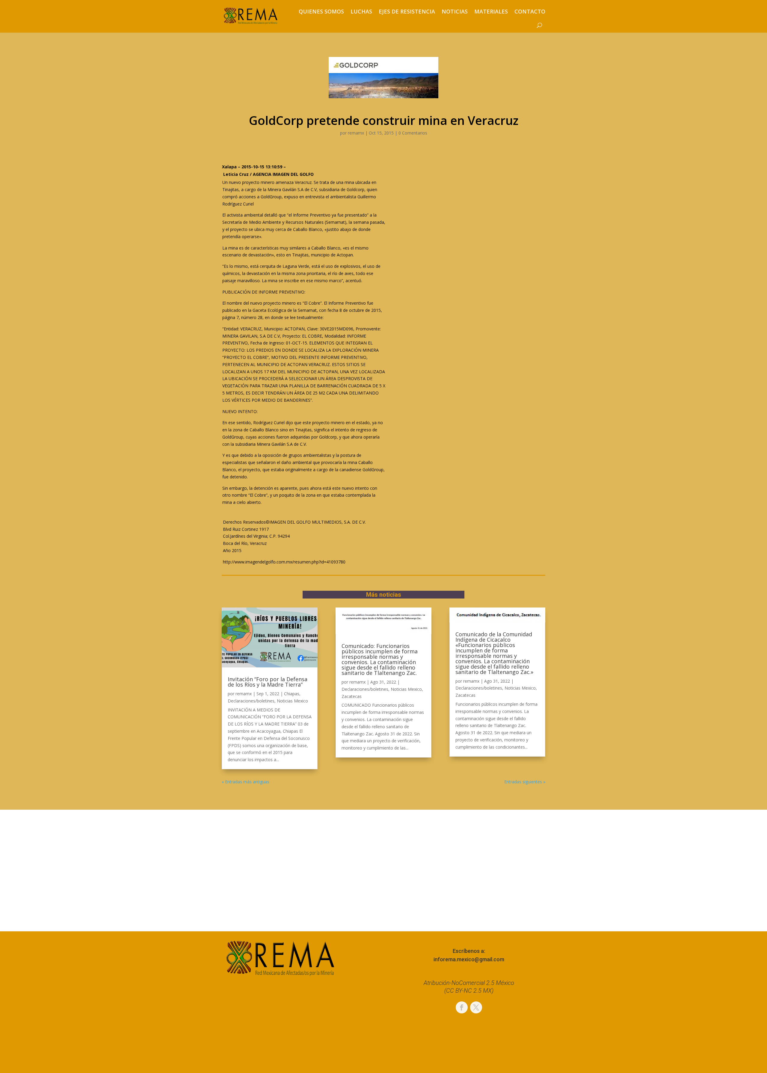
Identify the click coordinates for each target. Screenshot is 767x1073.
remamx (356, 133)
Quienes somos (321, 11)
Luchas (361, 11)
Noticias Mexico (292, 701)
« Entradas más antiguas (245, 782)
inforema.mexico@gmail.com (469, 959)
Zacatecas (352, 696)
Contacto (529, 11)
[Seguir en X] (476, 1007)
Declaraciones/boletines (251, 701)
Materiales (491, 11)
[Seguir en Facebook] (462, 1007)
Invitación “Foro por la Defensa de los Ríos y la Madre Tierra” (267, 681)
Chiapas (291, 693)
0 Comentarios (412, 133)
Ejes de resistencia (407, 11)
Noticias (455, 11)
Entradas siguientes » (524, 782)
